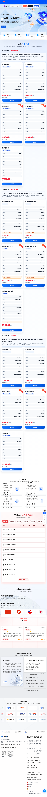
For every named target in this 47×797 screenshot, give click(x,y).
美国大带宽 (40, 521)
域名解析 (33, 774)
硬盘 (4, 75)
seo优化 (28, 777)
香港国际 (19, 521)
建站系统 (33, 770)
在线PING (39, 762)
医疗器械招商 (38, 770)
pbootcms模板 (34, 777)
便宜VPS (38, 772)
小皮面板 (32, 760)
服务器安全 (29, 762)
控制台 (45, 6)
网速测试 (34, 779)
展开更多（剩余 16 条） (23, 579)
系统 (4, 89)
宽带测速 (33, 765)
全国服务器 (39, 779)
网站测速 (28, 774)
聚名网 (28, 760)
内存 (4, 72)
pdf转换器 (29, 772)
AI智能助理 (29, 779)
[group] (23, 19)
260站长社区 (37, 760)
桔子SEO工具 (36, 757)
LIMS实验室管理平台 (31, 767)
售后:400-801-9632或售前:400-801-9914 (13, 744)
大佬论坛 (33, 772)
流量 (4, 80)
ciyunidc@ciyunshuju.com (11, 746)
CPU (4, 69)
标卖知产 (34, 762)
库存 (4, 92)
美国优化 (33, 521)
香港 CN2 (5, 521)
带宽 (4, 78)
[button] (2, 19)
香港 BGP (12, 521)
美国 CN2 (26, 521)
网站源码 (28, 765)
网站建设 (37, 767)
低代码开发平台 (39, 774)
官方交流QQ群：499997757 (10, 747)
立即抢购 (36, 6)
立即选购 (12, 100)
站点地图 (30, 757)
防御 (4, 86)
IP (3, 83)
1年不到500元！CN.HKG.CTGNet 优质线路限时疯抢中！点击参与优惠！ (21, 1)
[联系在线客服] (44, 790)
